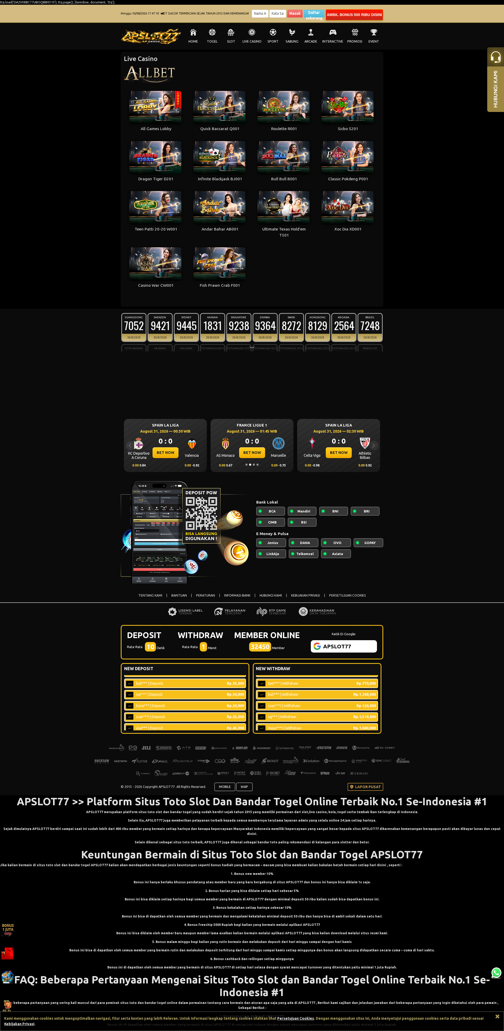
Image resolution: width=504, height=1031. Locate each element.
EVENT (374, 41)
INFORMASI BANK (237, 595)
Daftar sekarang (314, 14)
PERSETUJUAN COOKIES (347, 595)
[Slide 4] (257, 464)
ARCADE (310, 41)
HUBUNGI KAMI (271, 595)
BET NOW (165, 452)
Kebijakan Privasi (19, 1024)
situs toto (182, 842)
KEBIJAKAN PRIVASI (305, 595)
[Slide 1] (246, 464)
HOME (193, 41)
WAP (244, 786)
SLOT (231, 41)
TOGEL (212, 41)
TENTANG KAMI (150, 595)
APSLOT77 (94, 812)
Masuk (295, 13)
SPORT (273, 41)
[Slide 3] (254, 464)
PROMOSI (354, 41)
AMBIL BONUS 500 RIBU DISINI (354, 15)
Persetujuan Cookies (295, 1018)
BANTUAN (179, 595)
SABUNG (292, 41)
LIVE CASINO (252, 41)
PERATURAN (205, 595)
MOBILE (225, 786)
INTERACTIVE (332, 41)
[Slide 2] (250, 464)
